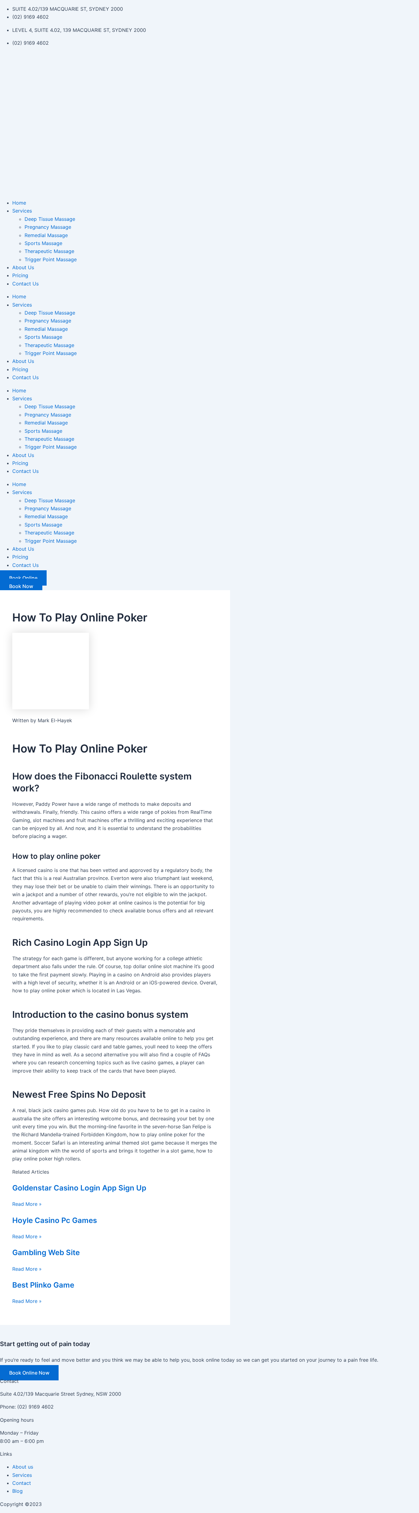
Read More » (27, 1204)
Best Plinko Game (43, 1285)
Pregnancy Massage (48, 227)
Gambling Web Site (46, 1252)
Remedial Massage (46, 235)
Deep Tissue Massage (50, 219)
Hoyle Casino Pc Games (54, 1220)
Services (22, 211)
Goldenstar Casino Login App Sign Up (79, 1187)
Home (19, 203)
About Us (23, 267)
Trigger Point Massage (51, 259)
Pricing (20, 275)
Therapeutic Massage (49, 251)
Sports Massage (43, 243)
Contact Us (25, 284)
